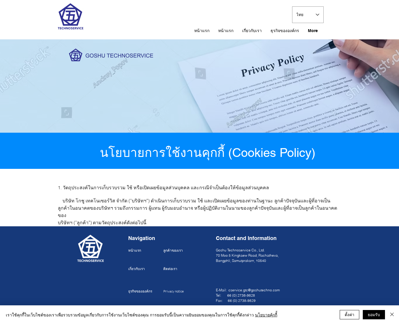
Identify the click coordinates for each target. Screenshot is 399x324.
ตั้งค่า (349, 314)
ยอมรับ (374, 314)
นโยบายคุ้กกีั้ (266, 315)
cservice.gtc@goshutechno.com (254, 290)
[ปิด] (391, 314)
